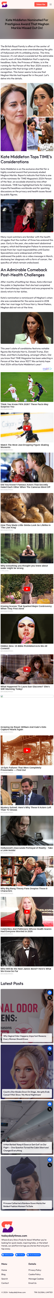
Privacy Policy (35, 1270)
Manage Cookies (36, 1278)
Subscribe (40, 4)
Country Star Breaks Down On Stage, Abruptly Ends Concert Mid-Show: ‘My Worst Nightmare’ (26, 1093)
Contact (5, 1283)
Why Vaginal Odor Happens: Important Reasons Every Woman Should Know (24, 1037)
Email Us (32, 1283)
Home (4, 1270)
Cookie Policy (35, 1274)
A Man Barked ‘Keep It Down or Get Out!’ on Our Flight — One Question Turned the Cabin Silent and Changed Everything (25, 1147)
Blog (3, 1274)
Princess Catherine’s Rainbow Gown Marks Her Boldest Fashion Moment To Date (24, 1205)
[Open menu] (51, 4)
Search (4, 1278)
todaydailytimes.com (14, 1235)
